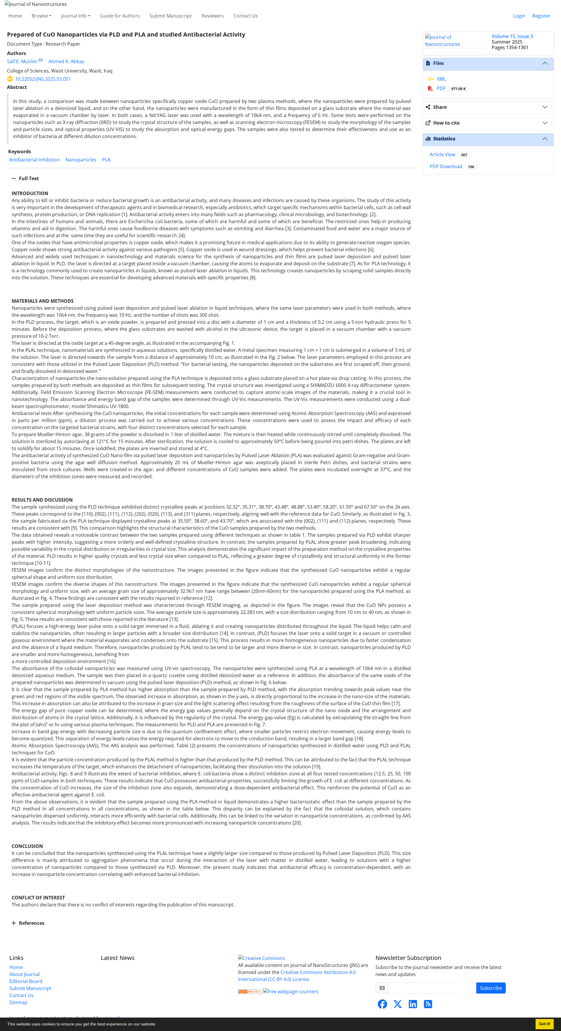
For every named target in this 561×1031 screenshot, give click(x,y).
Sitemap (18, 1002)
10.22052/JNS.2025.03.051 (43, 79)
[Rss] (428, 1006)
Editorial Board (25, 981)
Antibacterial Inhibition (34, 159)
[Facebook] (382, 1006)
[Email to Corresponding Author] (40, 60)
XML (441, 79)
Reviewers (213, 16)
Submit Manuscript (171, 16)
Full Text (28, 178)
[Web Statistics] (250, 991)
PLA (106, 159)
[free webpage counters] (290, 991)
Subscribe (491, 988)
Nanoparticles (80, 159)
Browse (40, 16)
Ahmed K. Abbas (66, 61)
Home (15, 16)
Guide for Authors (120, 16)
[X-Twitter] (398, 1006)
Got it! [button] (544, 1024)
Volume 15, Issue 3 (512, 36)
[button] (158, 1025)
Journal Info (74, 16)
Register (541, 16)
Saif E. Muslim (22, 61)
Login (519, 16)
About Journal (24, 974)
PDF (451, 88)
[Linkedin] (413, 1006)
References (31, 923)
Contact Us (246, 16)
